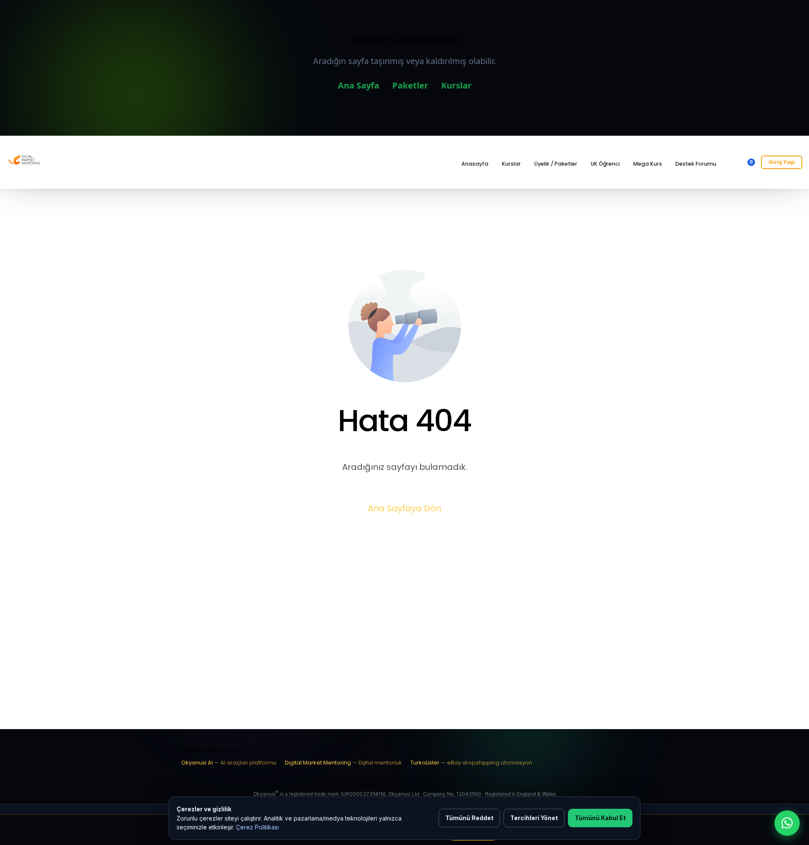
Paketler (410, 85)
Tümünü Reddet (469, 817)
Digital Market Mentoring (343, 763)
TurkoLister (471, 763)
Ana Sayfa (358, 85)
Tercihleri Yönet (534, 817)
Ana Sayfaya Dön (404, 508)
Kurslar (456, 85)
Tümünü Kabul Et (600, 817)
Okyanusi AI (228, 763)
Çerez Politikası (257, 827)
